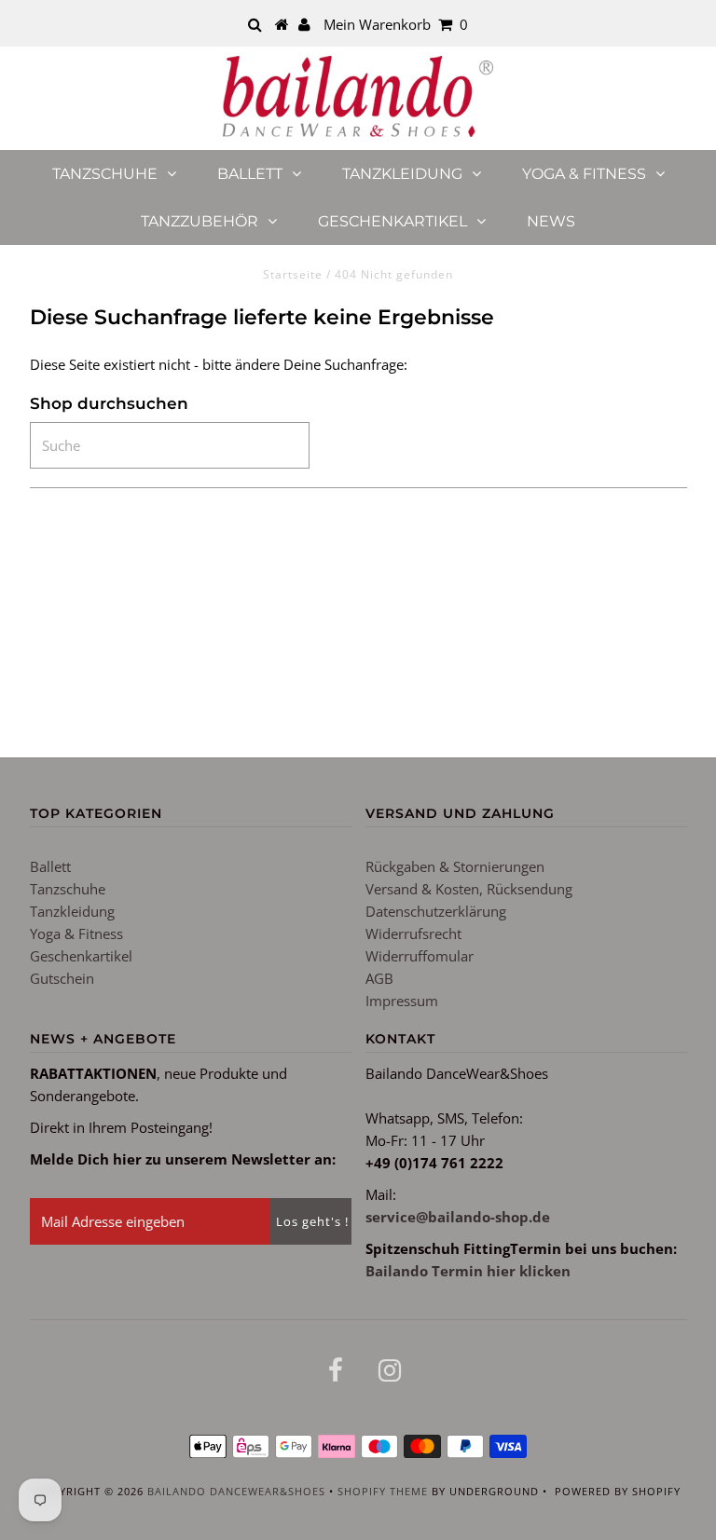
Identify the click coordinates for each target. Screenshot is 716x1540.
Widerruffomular (419, 956)
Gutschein (62, 978)
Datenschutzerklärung (435, 911)
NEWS (551, 221)
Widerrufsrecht (413, 933)
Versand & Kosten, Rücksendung (468, 888)
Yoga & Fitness (584, 174)
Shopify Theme (382, 1491)
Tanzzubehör (199, 221)
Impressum (401, 1000)
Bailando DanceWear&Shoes (236, 1491)
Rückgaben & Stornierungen (454, 866)
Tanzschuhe (105, 174)
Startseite (293, 274)
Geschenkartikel (392, 221)
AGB (379, 978)
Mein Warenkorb (396, 24)
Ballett (249, 174)
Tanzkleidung (402, 174)
